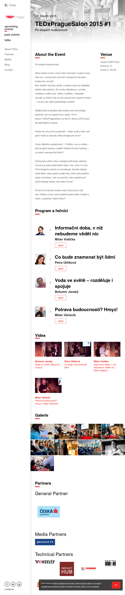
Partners (9, 54)
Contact (9, 69)
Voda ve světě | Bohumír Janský (47, 364)
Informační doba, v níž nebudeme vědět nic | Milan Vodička (105, 366)
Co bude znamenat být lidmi (75, 364)
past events (12, 34)
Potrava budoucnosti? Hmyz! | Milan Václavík (46, 400)
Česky (12, 5)
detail (60, 245)
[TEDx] (15, 16)
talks (8, 40)
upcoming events (11, 27)
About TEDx (11, 49)
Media (8, 59)
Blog (7, 64)
